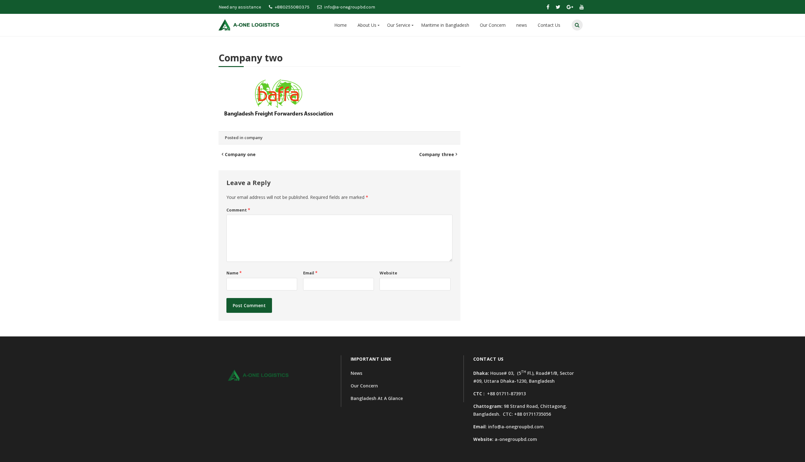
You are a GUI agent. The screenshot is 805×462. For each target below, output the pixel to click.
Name (234, 273)
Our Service (398, 25)
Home (340, 25)
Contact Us (549, 25)
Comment (238, 210)
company (253, 137)
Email (310, 273)
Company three (436, 154)
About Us (367, 25)
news (521, 25)
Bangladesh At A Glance (377, 398)
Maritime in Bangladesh (445, 25)
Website (388, 273)
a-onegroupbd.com (516, 439)
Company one (240, 154)
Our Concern (493, 25)
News (356, 373)
